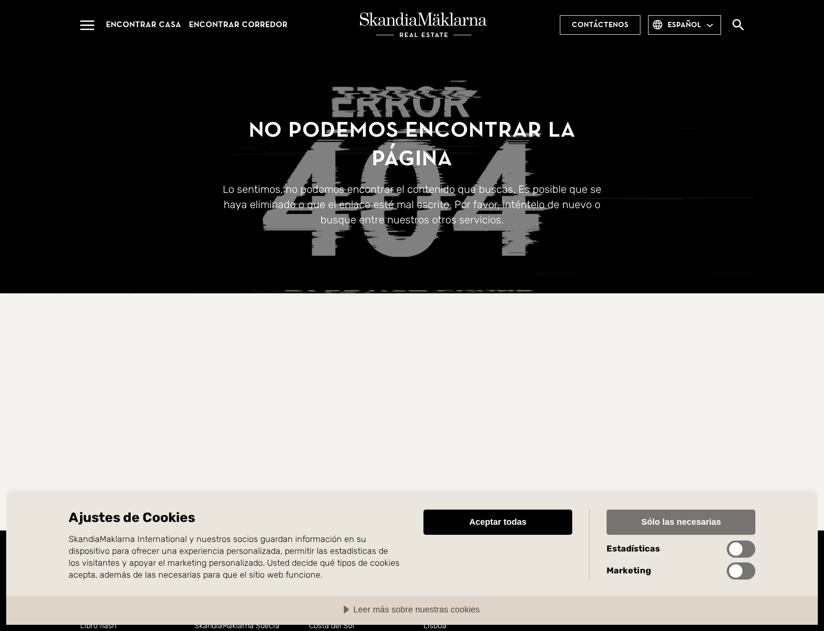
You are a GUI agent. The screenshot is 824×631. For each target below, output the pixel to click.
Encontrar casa (143, 24)
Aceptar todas (497, 522)
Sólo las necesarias (681, 522)
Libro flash (98, 625)
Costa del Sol (331, 625)
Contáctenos (600, 24)
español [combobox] (684, 24)
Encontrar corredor (238, 24)
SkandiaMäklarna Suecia (237, 625)
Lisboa (434, 625)
